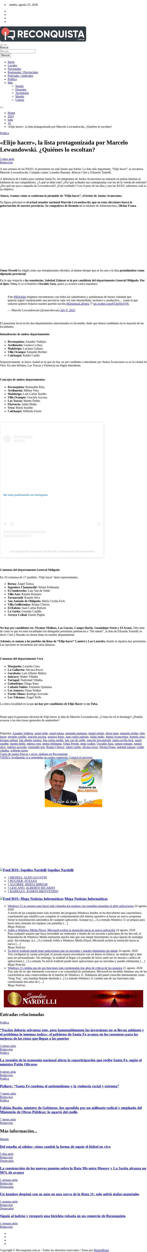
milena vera (34, 743)
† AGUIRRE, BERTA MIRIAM (27, 884)
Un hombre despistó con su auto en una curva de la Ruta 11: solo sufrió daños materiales (69, 1194)
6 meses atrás (8, 1071)
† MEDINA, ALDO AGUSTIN (27, 877)
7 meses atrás (8, 1093)
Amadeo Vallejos (22, 733)
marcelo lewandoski (99, 740)
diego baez (112, 733)
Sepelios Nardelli (60, 870)
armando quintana (76, 733)
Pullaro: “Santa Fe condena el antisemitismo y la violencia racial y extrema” (59, 1086)
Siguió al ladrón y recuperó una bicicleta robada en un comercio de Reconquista (63, 1216)
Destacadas (7, 1160)
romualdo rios (36, 747)
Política (12, 79)
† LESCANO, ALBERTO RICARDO (31, 887)
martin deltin (17, 743)
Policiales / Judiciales (20, 75)
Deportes (20, 89)
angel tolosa (56, 733)
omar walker (87, 743)
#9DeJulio (20, 296)
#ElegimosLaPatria (77, 303)
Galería (19, 99)
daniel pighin (96, 733)
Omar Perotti (71, 743)
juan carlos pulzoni (77, 736)
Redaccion (6, 162)
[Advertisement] (73, 838)
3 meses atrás (8, 1046)
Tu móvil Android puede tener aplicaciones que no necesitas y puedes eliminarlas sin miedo (63, 950)
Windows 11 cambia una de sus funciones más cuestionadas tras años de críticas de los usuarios (65, 968)
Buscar (4, 47)
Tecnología (22, 93)
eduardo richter (129, 733)
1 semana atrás (9, 1180)
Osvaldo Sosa (105, 743)
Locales (12, 65)
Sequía (19, 86)
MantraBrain (101, 1250)
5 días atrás (6, 1154)
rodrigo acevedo (17, 747)
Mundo (19, 96)
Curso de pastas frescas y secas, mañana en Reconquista (34, 754)
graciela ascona (37, 736)
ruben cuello (73, 747)
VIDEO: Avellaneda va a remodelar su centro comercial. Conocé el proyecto (46, 757)
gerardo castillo (17, 736)
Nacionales (14, 68)
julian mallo (97, 736)
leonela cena (137, 736)
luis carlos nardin (53, 740)
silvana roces (90, 747)
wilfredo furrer (19, 750)
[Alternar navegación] (1, 45)
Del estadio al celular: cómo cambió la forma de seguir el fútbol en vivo (55, 1147)
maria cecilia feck (122, 740)
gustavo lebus (56, 736)
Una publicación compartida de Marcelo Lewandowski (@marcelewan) (52, 551)
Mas (10, 82)
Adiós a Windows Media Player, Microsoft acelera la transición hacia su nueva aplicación (61, 930)
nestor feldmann (52, 743)
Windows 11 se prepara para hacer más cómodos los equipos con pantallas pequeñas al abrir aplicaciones (71, 906)
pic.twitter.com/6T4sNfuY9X (111, 303)
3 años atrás (7, 159)
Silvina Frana (107, 747)
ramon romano (123, 743)
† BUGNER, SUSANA (22, 881)
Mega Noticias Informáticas (86, 899)
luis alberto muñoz (30, 740)
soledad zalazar (126, 747)
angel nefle (41, 733)
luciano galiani (9, 740)
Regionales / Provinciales (23, 72)
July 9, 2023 (67, 310)
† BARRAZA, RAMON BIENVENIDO (33, 891)
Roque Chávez (55, 747)
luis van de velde (75, 740)
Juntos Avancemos (117, 736)
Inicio (11, 62)
